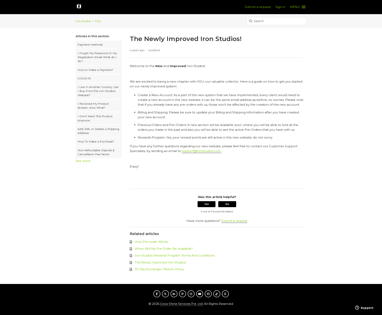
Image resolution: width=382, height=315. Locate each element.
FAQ (98, 21)
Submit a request (258, 7)
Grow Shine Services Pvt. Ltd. (181, 304)
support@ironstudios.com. (201, 151)
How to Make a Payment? (95, 69)
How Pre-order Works (151, 242)
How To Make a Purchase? (96, 141)
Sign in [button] (280, 7)
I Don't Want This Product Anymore (95, 118)
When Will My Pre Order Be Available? (164, 249)
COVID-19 (84, 78)
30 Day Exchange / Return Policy (159, 269)
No (227, 204)
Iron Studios (83, 21)
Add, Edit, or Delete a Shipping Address (98, 131)
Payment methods (90, 44)
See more (83, 161)
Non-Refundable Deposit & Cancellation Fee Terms (96, 152)
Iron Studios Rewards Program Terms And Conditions (174, 255)
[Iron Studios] (79, 7)
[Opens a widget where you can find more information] (364, 308)
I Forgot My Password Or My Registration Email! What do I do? (97, 57)
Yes (206, 204)
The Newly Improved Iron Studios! (160, 262)
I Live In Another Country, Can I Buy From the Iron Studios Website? (98, 91)
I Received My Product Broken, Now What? (93, 105)
